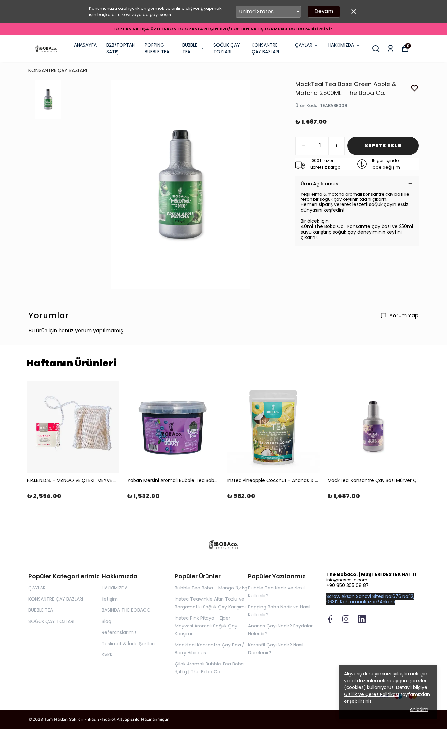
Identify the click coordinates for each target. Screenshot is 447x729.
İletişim (110, 599)
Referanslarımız (119, 632)
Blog (106, 621)
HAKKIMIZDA (341, 45)
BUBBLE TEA (189, 48)
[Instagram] (346, 619)
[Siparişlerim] (390, 49)
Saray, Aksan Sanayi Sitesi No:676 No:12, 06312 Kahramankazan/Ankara (370, 599)
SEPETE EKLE (383, 145)
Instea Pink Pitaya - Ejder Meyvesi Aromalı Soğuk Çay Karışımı (206, 626)
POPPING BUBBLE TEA (157, 48)
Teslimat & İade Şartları (128, 643)
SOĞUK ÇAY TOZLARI (226, 48)
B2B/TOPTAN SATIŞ (120, 48)
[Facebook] (330, 619)
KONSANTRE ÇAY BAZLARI (265, 48)
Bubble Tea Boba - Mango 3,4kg (211, 588)
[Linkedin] (362, 619)
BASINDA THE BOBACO (126, 610)
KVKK (107, 654)
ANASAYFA (85, 45)
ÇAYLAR (303, 45)
